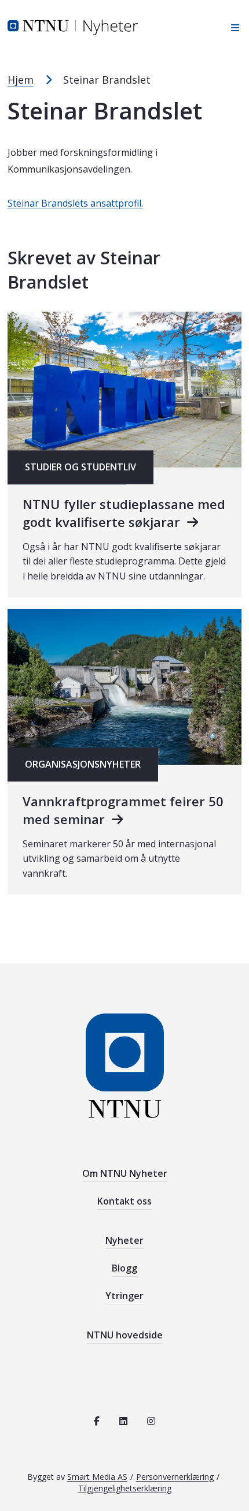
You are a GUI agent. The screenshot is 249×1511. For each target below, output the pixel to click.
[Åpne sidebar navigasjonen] (231, 27)
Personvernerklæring (175, 1476)
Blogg (124, 1268)
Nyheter (124, 1240)
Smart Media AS (97, 1476)
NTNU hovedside (125, 1335)
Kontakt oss (124, 1201)
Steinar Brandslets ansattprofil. (75, 203)
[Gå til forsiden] (73, 26)
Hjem (21, 80)
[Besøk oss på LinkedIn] (123, 1421)
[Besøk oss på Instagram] (151, 1421)
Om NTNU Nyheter (124, 1173)
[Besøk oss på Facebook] (96, 1421)
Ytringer (124, 1295)
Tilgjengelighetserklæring (124, 1488)
